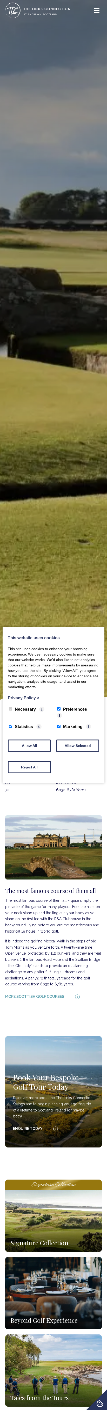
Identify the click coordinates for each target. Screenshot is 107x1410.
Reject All (29, 767)
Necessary (25, 709)
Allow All (29, 746)
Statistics (24, 726)
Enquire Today (27, 1128)
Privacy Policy (23, 698)
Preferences (75, 709)
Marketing (73, 726)
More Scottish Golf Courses (34, 996)
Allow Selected (78, 746)
